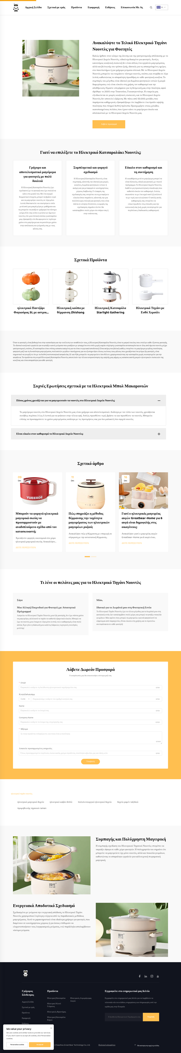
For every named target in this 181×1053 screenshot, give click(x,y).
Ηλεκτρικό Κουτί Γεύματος (54, 1005)
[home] (16, 7)
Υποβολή (90, 761)
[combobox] (25, 699)
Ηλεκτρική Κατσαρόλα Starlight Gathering (110, 310)
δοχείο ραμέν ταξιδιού (127, 802)
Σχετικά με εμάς (56, 7)
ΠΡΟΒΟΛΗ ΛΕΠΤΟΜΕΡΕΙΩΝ (31, 286)
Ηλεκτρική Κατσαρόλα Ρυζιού (56, 1019)
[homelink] (25, 973)
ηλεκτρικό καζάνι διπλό (61, 802)
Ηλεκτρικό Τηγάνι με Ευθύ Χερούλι (150, 310)
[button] (87, 556)
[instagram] (152, 976)
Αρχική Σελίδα (33, 7)
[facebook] (140, 976)
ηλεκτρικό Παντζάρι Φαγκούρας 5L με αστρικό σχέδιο (31, 310)
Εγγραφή (151, 1016)
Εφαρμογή (93, 7)
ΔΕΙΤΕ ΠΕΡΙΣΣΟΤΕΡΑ (26, 547)
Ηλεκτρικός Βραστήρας (56, 1012)
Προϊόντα (76, 7)
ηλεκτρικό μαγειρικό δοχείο (30, 802)
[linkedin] (146, 976)
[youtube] (157, 976)
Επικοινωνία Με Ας (132, 7)
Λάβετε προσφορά (109, 124)
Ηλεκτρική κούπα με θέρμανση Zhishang (71, 310)
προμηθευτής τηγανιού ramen (31, 808)
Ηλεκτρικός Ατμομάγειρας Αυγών (81, 999)
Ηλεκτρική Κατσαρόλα (56, 998)
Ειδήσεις (110, 7)
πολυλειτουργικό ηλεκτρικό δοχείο (95, 802)
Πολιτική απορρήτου (106, 1045)
